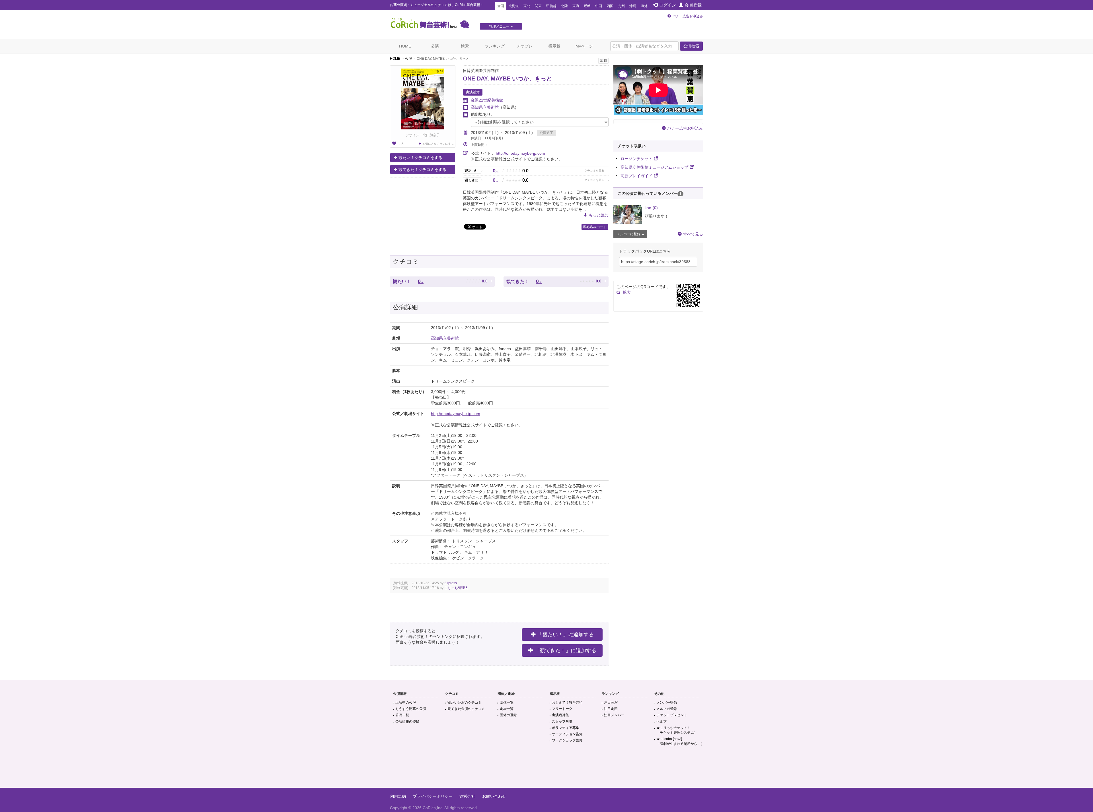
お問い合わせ (494, 796)
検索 (465, 46)
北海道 (514, 6)
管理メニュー (499, 26)
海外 (644, 6)
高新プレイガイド (636, 175)
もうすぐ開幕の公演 (410, 709)
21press (450, 583)
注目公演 (611, 702)
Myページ (584, 46)
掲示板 (554, 46)
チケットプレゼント (671, 715)
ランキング (495, 46)
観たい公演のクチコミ (464, 702)
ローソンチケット (636, 158)
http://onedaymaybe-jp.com (520, 153)
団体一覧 (506, 702)
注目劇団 (611, 709)
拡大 (627, 292)
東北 (526, 6)
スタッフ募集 (562, 722)
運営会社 (467, 796)
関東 (538, 6)
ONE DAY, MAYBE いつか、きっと (507, 78)
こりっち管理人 (456, 588)
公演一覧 (402, 715)
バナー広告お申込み (687, 16)
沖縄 (632, 6)
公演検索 (691, 46)
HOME (405, 46)
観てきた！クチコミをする (422, 169)
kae (651, 207)
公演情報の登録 (407, 722)
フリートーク (562, 709)
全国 (500, 6)
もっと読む (599, 215)
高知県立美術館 (485, 107)
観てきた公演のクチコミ (466, 709)
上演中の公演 (405, 702)
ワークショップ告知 (567, 740)
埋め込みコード (595, 227)
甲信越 (551, 6)
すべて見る (693, 234)
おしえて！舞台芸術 (567, 702)
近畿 (587, 6)
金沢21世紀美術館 (487, 100)
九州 (621, 6)
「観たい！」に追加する (565, 634)
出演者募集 (560, 715)
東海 (575, 6)
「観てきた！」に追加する (565, 650)
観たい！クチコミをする (420, 157)
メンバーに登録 (628, 234)
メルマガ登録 (666, 709)
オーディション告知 (567, 734)
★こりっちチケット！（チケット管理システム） (676, 730)
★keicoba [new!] (680, 741)
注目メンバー (614, 715)
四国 (610, 6)
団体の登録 (508, 715)
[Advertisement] (546, 769)
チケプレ (525, 46)
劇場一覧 (506, 709)
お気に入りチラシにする (438, 143)
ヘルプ (661, 722)
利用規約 (398, 796)
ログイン (667, 5)
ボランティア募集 (565, 728)
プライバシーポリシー (433, 796)
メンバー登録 (666, 702)
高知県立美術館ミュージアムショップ (654, 167)
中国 (598, 6)
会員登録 (693, 5)
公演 (435, 46)
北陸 (564, 6)
